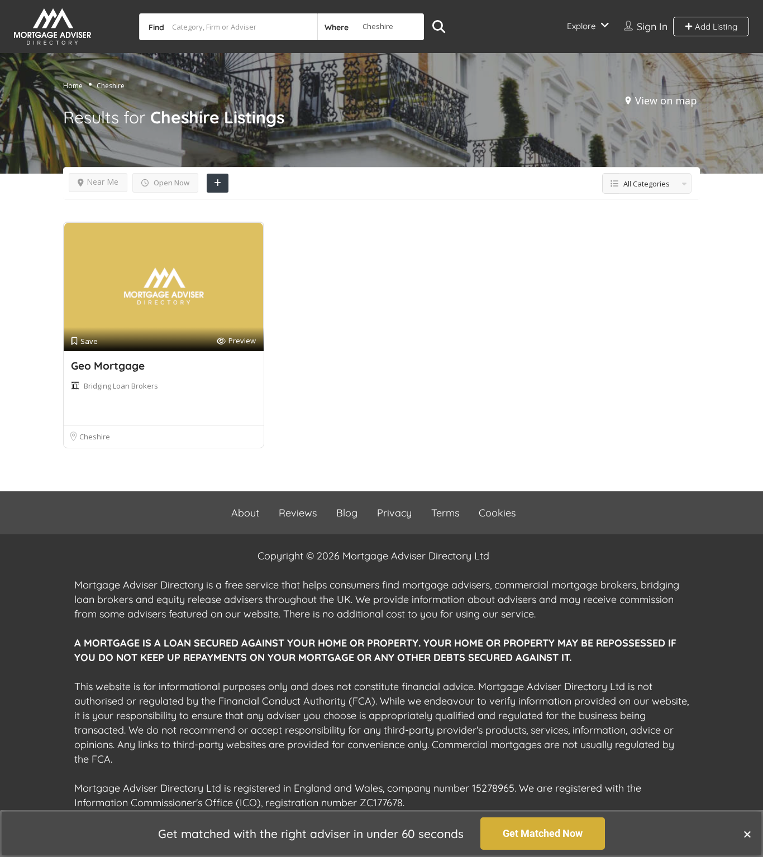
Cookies (497, 512)
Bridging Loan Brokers (121, 386)
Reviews (298, 512)
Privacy (394, 512)
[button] (747, 834)
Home (73, 85)
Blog (346, 512)
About (245, 512)
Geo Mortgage (108, 365)
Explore (581, 26)
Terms (445, 512)
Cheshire (94, 437)
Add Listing (715, 26)
